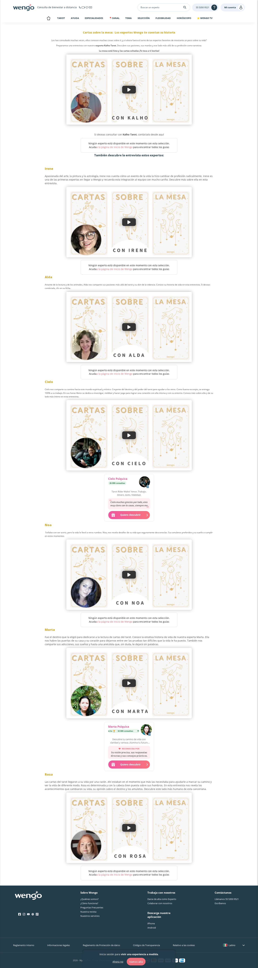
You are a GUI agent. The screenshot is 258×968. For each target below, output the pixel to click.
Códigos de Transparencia (146, 945)
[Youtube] (28, 914)
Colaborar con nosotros (159, 903)
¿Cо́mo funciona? (89, 903)
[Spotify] (32, 914)
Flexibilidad (163, 18)
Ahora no (118, 961)
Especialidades (94, 18)
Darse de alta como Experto (161, 899)
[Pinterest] (37, 914)
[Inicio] (23, 7)
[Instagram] (24, 914)
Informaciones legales (58, 945)
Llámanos (227, 899)
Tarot (61, 18)
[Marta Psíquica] (146, 730)
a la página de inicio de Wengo (114, 147)
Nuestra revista (88, 911)
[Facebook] (19, 914)
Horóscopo (184, 18)
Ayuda (75, 18)
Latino (232, 945)
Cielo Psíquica (117, 479)
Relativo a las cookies (184, 945)
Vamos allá (136, 961)
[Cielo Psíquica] (144, 482)
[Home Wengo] (28, 896)
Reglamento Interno (23, 945)
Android (151, 927)
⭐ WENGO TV (204, 18)
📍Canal (114, 18)
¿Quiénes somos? (89, 899)
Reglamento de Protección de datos (101, 945)
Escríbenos (220, 903)
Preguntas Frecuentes (91, 907)
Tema (128, 18)
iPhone (151, 923)
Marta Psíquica (118, 727)
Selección (144, 18)
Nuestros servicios (90, 915)
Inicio (48, 18)
